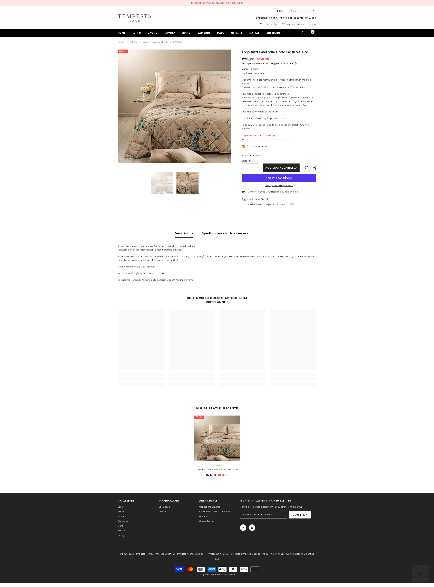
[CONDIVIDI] (314, 168)
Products (132, 42)
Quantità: (247, 160)
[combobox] (300, 11)
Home (121, 42)
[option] (175, 106)
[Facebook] (243, 527)
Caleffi (254, 69)
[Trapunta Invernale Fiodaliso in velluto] (217, 438)
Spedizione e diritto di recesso (226, 233)
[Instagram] (252, 527)
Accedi (312, 24)
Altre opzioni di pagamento (279, 185)
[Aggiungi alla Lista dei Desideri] (306, 167)
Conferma (300, 514)
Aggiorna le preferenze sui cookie (217, 574)
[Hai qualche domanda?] (420, 573)
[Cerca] (302, 11)
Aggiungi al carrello (281, 167)
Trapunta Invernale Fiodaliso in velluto (217, 469)
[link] (141, 378)
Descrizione (184, 233)
